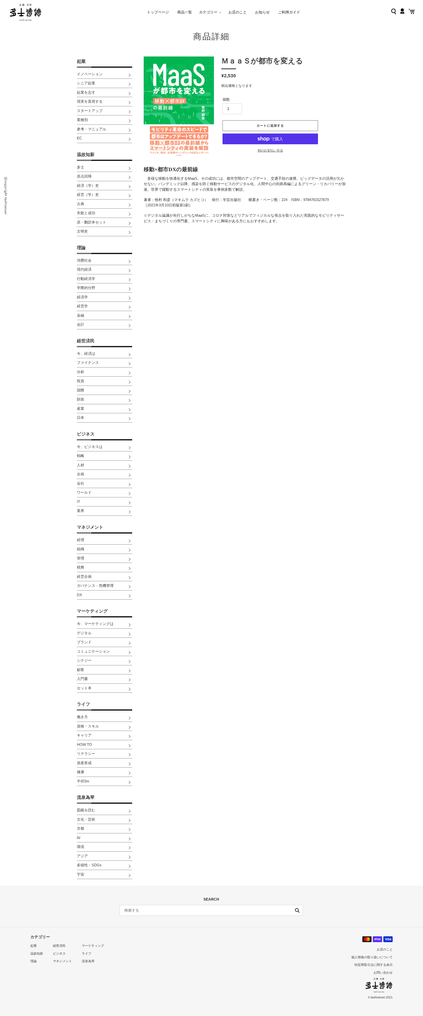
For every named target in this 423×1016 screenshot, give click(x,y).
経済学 (82, 297)
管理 (80, 558)
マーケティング (92, 611)
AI (78, 838)
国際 (80, 390)
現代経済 (84, 269)
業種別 (82, 120)
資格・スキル (88, 726)
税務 (80, 567)
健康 (80, 772)
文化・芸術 (86, 819)
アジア (82, 856)
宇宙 (80, 874)
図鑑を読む (86, 810)
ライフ (83, 704)
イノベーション (90, 74)
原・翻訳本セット (91, 222)
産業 (80, 408)
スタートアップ (90, 111)
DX (79, 595)
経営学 (82, 306)
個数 (226, 99)
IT (78, 502)
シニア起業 (86, 83)
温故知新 (85, 154)
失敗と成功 (86, 213)
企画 (80, 474)
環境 (80, 847)
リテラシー (86, 753)
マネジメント (90, 527)
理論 (81, 247)
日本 (80, 417)
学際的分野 (86, 288)
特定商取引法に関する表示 (373, 965)
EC (79, 138)
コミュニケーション (93, 651)
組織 (80, 549)
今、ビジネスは (90, 447)
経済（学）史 (88, 185)
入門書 (82, 679)
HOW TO (84, 744)
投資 (80, 381)
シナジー (84, 660)
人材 (80, 465)
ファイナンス (88, 362)
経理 (80, 540)
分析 (80, 372)
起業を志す (86, 92)
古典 (80, 204)
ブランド (84, 642)
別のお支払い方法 (270, 150)
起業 (81, 61)
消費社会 (84, 260)
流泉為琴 (85, 797)
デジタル (84, 633)
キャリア (84, 735)
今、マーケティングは (95, 624)
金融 (80, 315)
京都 (80, 828)
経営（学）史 (88, 194)
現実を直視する (90, 101)
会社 (80, 483)
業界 (80, 511)
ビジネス (85, 434)
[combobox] (211, 910)
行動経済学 (86, 279)
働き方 (82, 717)
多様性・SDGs (89, 865)
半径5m (83, 781)
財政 (80, 399)
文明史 (82, 231)
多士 (80, 167)
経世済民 (85, 340)
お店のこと (385, 949)
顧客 (80, 670)
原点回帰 (84, 176)
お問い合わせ (383, 972)
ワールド (84, 492)
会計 (80, 324)
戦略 (80, 456)
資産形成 (84, 763)
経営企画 (84, 576)
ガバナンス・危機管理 (95, 585)
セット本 (84, 688)
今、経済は (86, 353)
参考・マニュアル (91, 129)
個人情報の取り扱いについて (372, 957)
